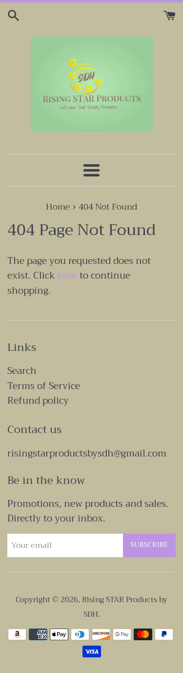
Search (22, 371)
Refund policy (38, 400)
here (67, 275)
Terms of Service (43, 386)
